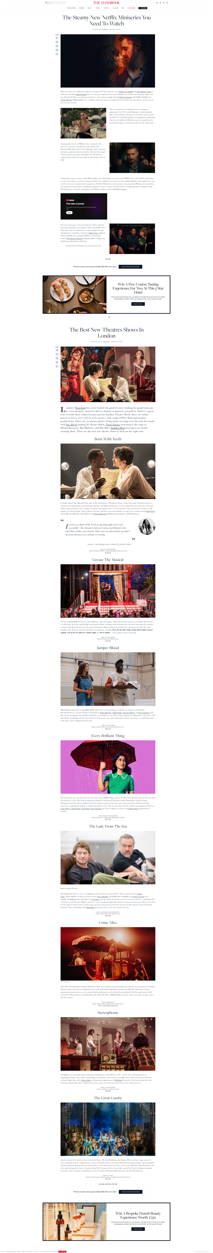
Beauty (90, 8)
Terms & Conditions (44, 1251)
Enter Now (138, 302)
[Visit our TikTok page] (160, 3)
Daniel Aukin (86, 1080)
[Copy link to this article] (57, 54)
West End (80, 407)
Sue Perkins (85, 808)
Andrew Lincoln (138, 896)
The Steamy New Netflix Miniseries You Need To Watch (106, 20)
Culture (115, 8)
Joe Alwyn (71, 424)
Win (123, 8)
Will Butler (118, 1080)
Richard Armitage (126, 97)
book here (108, 552)
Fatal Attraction (81, 94)
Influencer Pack (20, 1251)
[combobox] (55, 2)
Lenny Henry (65, 808)
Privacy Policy (54, 1251)
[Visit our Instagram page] (157, 3)
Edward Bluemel (100, 514)
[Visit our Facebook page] (163, 3)
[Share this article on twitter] (57, 38)
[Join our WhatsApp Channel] (167, 3)
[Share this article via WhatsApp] (57, 50)
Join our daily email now (130, 267)
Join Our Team (29, 1251)
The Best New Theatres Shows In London (106, 332)
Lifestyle (106, 8)
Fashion (81, 8)
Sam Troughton (144, 713)
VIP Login (132, 8)
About (2, 1251)
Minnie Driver (133, 808)
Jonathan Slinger (129, 713)
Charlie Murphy (66, 100)
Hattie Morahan (106, 713)
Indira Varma (93, 233)
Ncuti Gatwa (113, 424)
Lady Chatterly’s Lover (144, 92)
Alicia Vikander (102, 896)
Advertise (10, 1251)
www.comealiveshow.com (110, 1005)
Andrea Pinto (106, 341)
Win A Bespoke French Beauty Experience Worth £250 (138, 1215)
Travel (98, 8)
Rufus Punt (105, 29)
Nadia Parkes (117, 713)
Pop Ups (114, 1184)
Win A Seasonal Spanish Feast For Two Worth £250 (138, 288)
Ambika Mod (117, 427)
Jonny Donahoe (96, 808)
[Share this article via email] (57, 46)
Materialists (90, 907)
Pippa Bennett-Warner (75, 238)
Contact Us (36, 1251)
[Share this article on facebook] (57, 42)
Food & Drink (71, 8)
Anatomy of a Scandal (126, 92)
